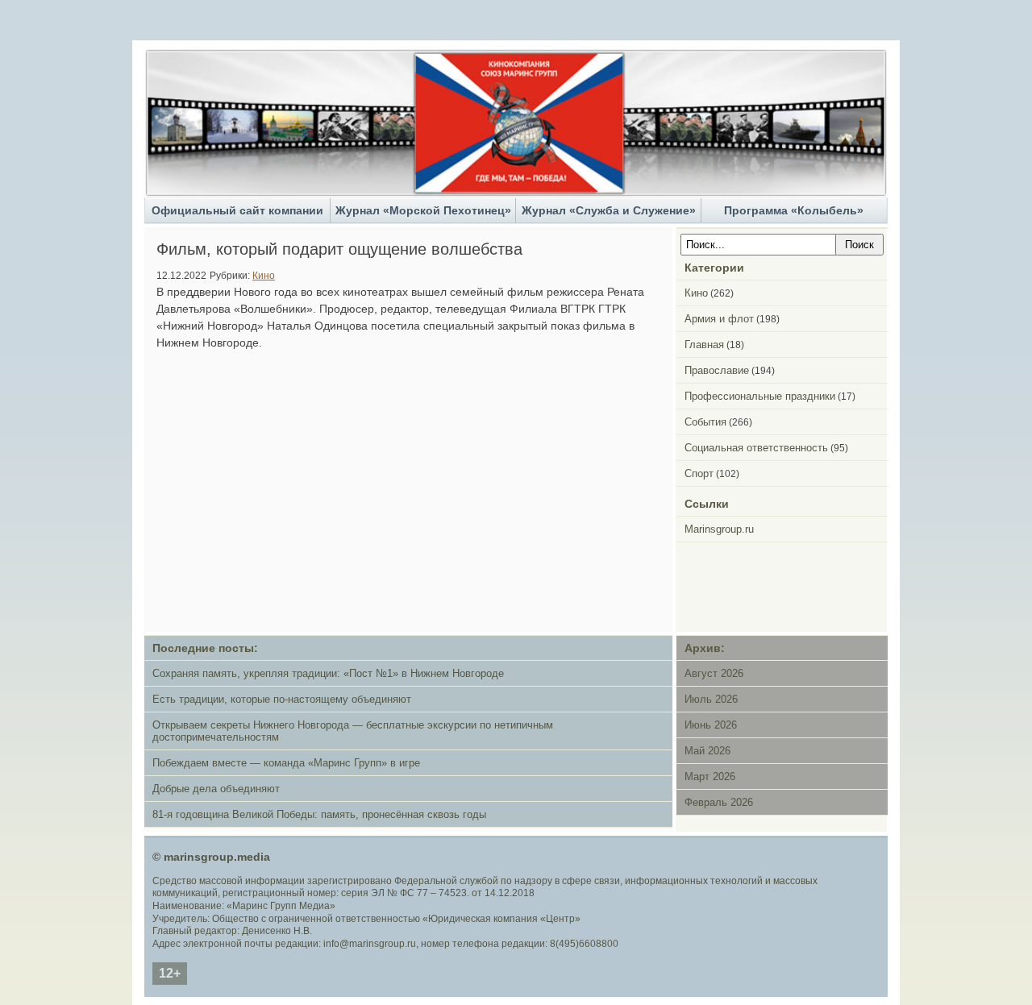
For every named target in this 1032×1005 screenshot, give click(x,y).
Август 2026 (714, 673)
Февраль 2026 (719, 802)
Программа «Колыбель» (793, 210)
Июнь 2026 (711, 725)
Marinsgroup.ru (719, 529)
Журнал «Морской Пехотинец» (423, 210)
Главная (704, 344)
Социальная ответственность (756, 448)
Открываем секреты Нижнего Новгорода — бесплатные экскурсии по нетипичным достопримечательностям (352, 731)
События (705, 422)
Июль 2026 (711, 699)
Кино (263, 275)
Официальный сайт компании (237, 210)
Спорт (699, 473)
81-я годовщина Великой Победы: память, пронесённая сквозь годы (319, 814)
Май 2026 (707, 751)
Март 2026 (710, 776)
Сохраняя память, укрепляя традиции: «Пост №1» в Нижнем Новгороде (328, 673)
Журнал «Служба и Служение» (609, 210)
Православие (717, 370)
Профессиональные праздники (760, 396)
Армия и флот (719, 319)
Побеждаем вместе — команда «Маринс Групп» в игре (286, 763)
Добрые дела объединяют (216, 789)
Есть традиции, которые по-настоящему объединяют (281, 699)
